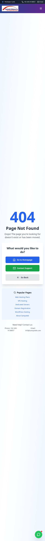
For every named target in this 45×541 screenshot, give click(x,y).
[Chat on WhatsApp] (38, 534)
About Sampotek (22, 316)
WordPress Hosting (22, 312)
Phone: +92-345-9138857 (11, 329)
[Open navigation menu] (41, 8)
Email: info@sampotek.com (33, 329)
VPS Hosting (22, 301)
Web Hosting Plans (22, 297)
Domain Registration (22, 308)
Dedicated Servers (22, 304)
